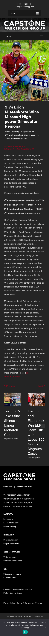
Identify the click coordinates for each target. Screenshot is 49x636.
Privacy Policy (9, 602)
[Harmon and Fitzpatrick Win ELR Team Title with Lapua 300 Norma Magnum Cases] (36, 394)
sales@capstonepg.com (24, 6)
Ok (25, 632)
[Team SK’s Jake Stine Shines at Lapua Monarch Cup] (12, 394)
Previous (10, 385)
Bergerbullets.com (11, 539)
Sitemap (38, 602)
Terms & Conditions (25, 602)
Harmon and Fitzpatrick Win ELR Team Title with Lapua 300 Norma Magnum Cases (36, 432)
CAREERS (7, 486)
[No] (45, 627)
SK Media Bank (9, 577)
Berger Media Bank (11, 543)
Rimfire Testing (9, 526)
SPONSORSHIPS (24, 486)
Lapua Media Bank (11, 522)
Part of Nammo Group (12, 592)
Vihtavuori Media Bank (12, 560)
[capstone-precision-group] (19, 473)
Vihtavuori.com (9, 556)
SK (33, 148)
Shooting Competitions (22, 148)
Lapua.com (8, 518)
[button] (6, 426)
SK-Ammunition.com (12, 573)
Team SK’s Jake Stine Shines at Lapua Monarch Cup (12, 422)
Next (40, 385)
